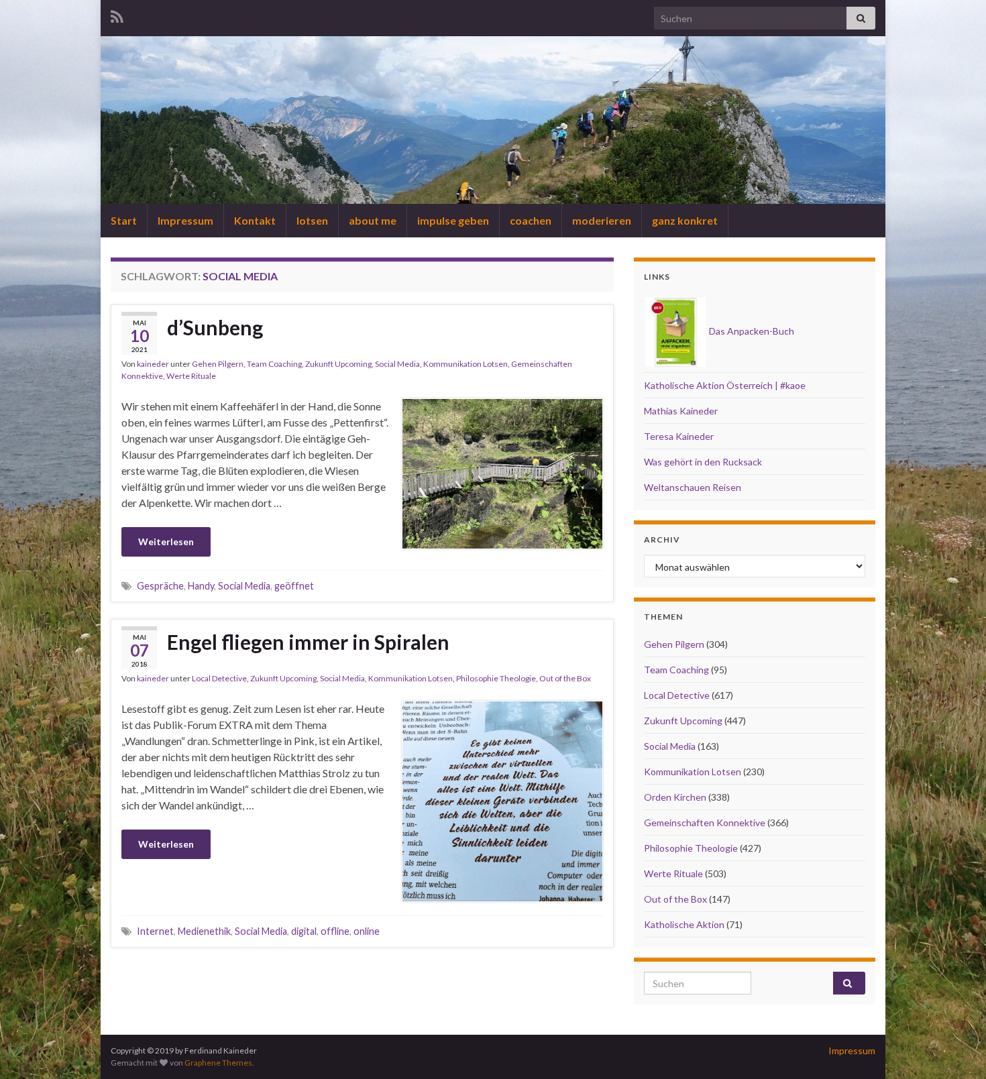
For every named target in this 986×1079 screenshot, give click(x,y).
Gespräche (160, 585)
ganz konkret (685, 220)
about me (372, 220)
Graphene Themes (218, 1063)
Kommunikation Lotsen (465, 364)
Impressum (185, 220)
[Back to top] (956, 1049)
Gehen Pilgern (217, 364)
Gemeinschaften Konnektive (704, 822)
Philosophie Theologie (496, 678)
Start (124, 220)
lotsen (312, 220)
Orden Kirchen (675, 797)
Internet (155, 931)
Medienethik (204, 931)
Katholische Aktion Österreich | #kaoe (725, 385)
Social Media (397, 364)
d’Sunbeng (215, 327)
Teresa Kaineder (679, 436)
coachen (530, 220)
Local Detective (219, 678)
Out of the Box (565, 678)
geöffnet (294, 585)
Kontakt (255, 220)
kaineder (153, 364)
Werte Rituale (191, 376)
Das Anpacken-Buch (750, 331)
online (366, 931)
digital (304, 931)
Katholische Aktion (684, 924)
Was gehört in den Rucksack (703, 461)
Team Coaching (274, 364)
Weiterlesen (166, 541)
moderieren (601, 220)
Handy (201, 585)
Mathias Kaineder (681, 410)
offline (335, 931)
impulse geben (453, 220)
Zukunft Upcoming (338, 364)
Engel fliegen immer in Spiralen (308, 642)
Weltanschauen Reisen (692, 487)
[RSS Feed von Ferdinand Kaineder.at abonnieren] (117, 14)
